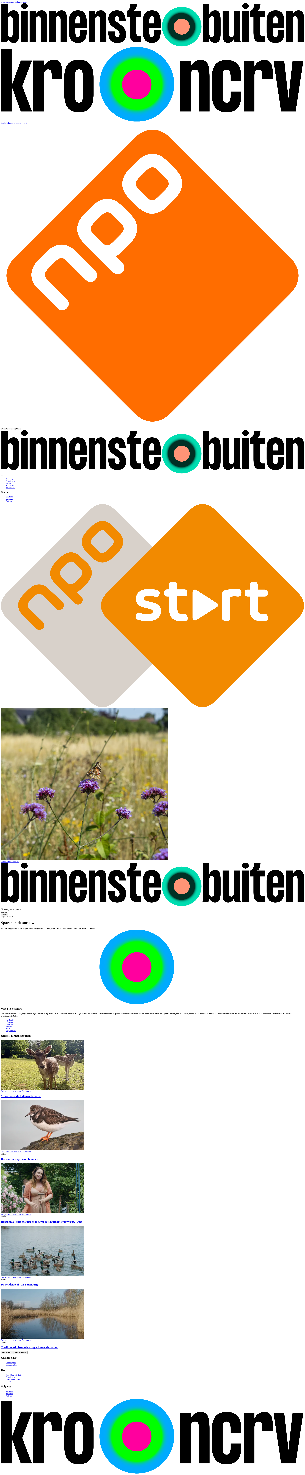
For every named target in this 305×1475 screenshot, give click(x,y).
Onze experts (11, 1363)
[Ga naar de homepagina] (152, 46)
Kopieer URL (11, 1031)
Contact (9, 1381)
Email (8, 1028)
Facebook (9, 1020)
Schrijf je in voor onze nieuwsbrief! (14, 123)
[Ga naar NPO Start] (152, 707)
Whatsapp (9, 1022)
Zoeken (4, 912)
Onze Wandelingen (13, 1379)
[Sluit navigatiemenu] (2, 475)
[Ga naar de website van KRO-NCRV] (152, 121)
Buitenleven (16, 1091)
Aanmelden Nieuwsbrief (10, 862)
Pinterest (9, 1026)
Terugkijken (10, 1377)
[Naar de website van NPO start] (152, 426)
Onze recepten (11, 1365)
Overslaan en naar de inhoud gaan (14, 2)
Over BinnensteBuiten (14, 1375)
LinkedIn (9, 1024)
